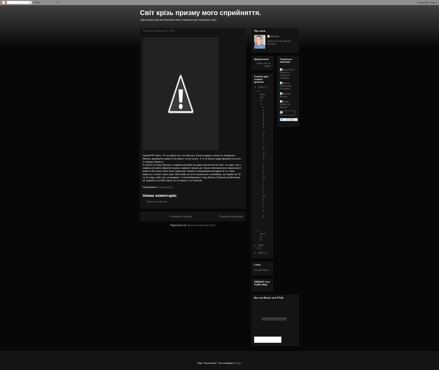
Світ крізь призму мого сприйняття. (200, 12)
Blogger (237, 363)
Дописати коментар (157, 201)
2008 (260, 245)
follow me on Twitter (264, 64)
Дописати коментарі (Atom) (202, 225)
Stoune (275, 36)
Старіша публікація (231, 216)
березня (262, 95)
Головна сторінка (181, 216)
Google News (261, 270)
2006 (261, 252)
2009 (261, 87)
